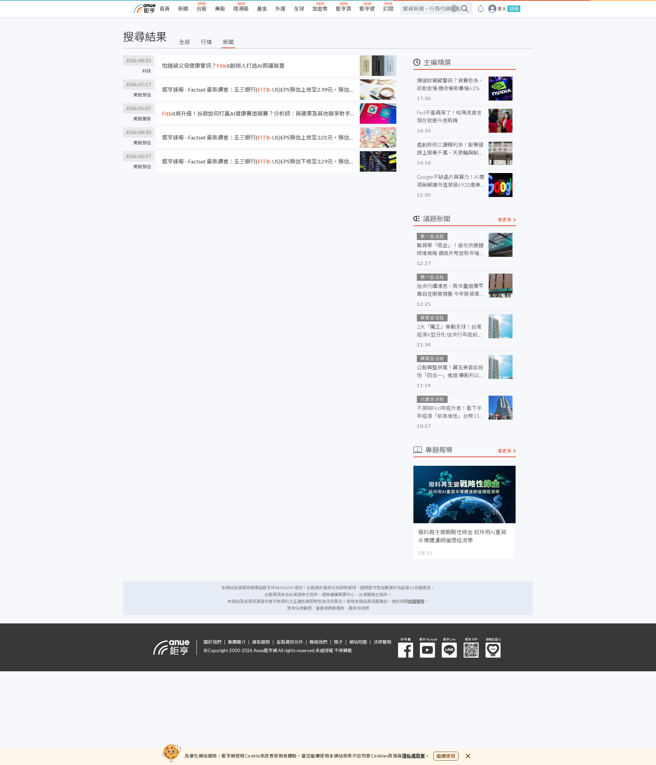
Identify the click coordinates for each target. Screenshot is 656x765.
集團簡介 (237, 642)
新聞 (183, 8)
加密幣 (320, 8)
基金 (262, 8)
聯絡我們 (318, 642)
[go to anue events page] (481, 8)
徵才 (338, 642)
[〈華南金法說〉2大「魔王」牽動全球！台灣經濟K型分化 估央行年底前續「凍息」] (500, 326)
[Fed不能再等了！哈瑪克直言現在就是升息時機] (500, 121)
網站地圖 (358, 642)
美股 (220, 8)
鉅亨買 (343, 8)
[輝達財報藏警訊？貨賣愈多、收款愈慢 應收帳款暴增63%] (500, 89)
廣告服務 (261, 642)
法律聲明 (382, 642)
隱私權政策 (413, 756)
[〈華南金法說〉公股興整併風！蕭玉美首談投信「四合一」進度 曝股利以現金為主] (500, 367)
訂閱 (388, 8)
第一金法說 (432, 236)
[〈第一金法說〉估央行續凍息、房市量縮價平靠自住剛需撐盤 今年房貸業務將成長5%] (500, 286)
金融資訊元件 (289, 642)
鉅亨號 (367, 8)
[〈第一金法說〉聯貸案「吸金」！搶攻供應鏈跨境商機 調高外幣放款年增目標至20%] (500, 245)
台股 (201, 8)
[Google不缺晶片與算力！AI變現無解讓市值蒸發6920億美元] (500, 185)
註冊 (513, 8)
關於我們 (212, 642)
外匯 (280, 8)
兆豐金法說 (432, 399)
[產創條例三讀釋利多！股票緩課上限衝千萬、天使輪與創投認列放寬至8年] (500, 153)
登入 (501, 8)
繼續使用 (445, 756)
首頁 (165, 8)
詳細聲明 (416, 601)
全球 (299, 8)
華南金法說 (432, 317)
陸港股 (241, 8)
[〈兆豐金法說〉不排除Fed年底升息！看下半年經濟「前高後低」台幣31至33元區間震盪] (500, 408)
